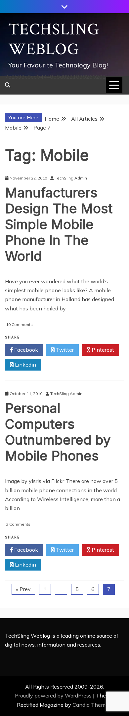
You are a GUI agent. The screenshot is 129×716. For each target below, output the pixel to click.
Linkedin (25, 364)
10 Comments (19, 324)
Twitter (64, 349)
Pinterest (102, 349)
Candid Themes (91, 704)
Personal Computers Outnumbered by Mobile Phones (57, 432)
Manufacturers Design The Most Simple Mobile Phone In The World (58, 224)
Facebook (25, 349)
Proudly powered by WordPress (54, 695)
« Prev (23, 589)
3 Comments (18, 524)
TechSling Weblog (53, 39)
